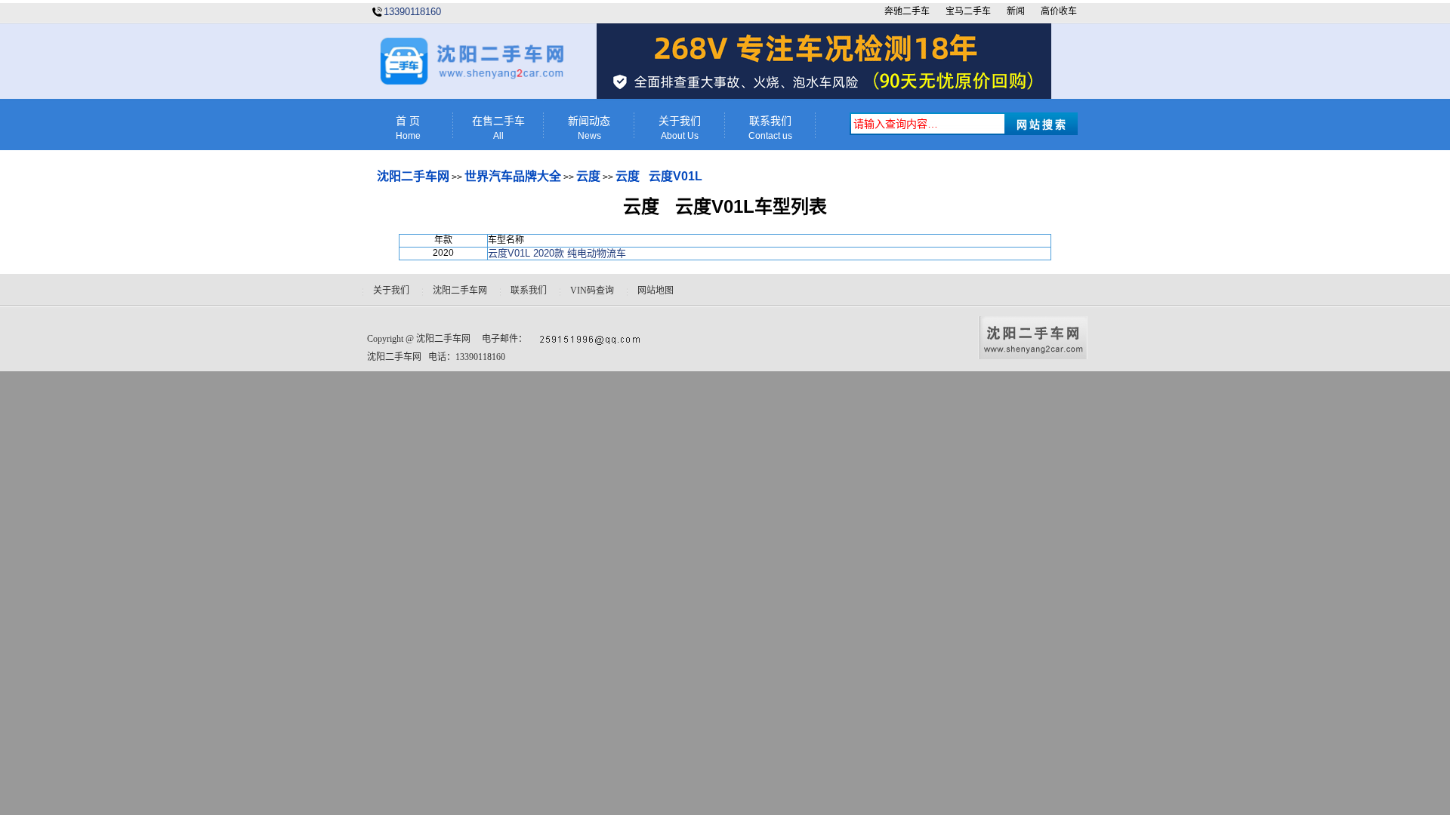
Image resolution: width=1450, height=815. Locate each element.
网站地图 (655, 290)
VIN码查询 (592, 290)
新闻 (1016, 11)
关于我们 (680, 128)
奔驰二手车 (907, 11)
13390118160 (412, 11)
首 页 (408, 128)
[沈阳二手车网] (470, 82)
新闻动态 (589, 128)
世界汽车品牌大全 (512, 176)
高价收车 (1059, 11)
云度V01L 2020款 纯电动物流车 (557, 253)
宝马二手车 (968, 11)
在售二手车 (498, 128)
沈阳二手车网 (413, 176)
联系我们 (770, 128)
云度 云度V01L (658, 176)
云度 (588, 176)
